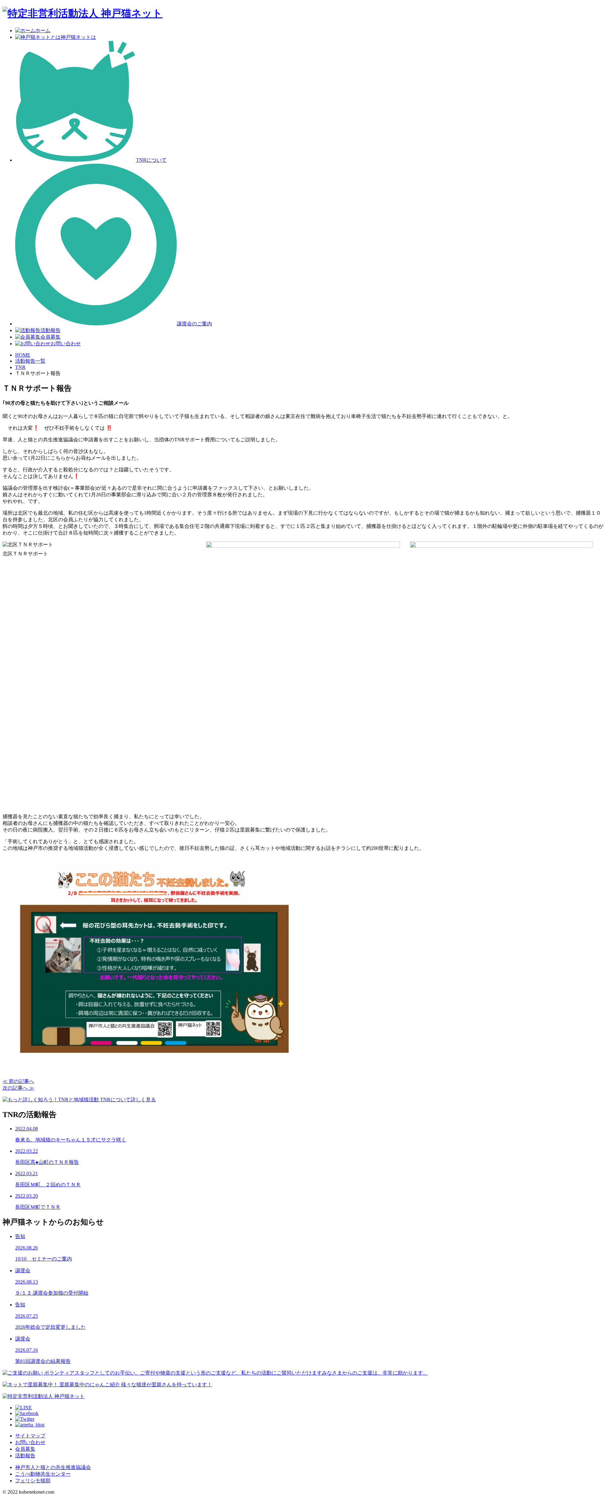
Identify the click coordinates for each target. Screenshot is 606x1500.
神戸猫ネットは (78, 37)
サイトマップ (30, 1435)
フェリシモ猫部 (32, 1480)
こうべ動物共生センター (43, 1474)
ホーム (42, 30)
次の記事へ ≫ (18, 1088)
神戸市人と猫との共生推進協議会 (53, 1467)
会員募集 (50, 337)
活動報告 (50, 330)
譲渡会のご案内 (194, 323)
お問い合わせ (65, 343)
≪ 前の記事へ (18, 1081)
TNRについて (151, 160)
